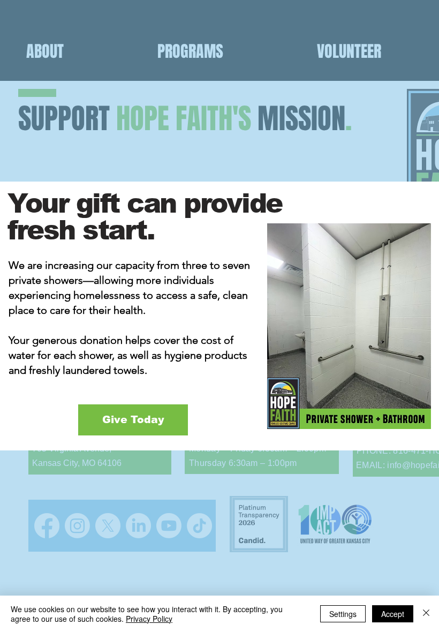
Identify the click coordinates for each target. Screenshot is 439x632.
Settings (343, 613)
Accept (392, 613)
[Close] (426, 613)
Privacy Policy (149, 618)
